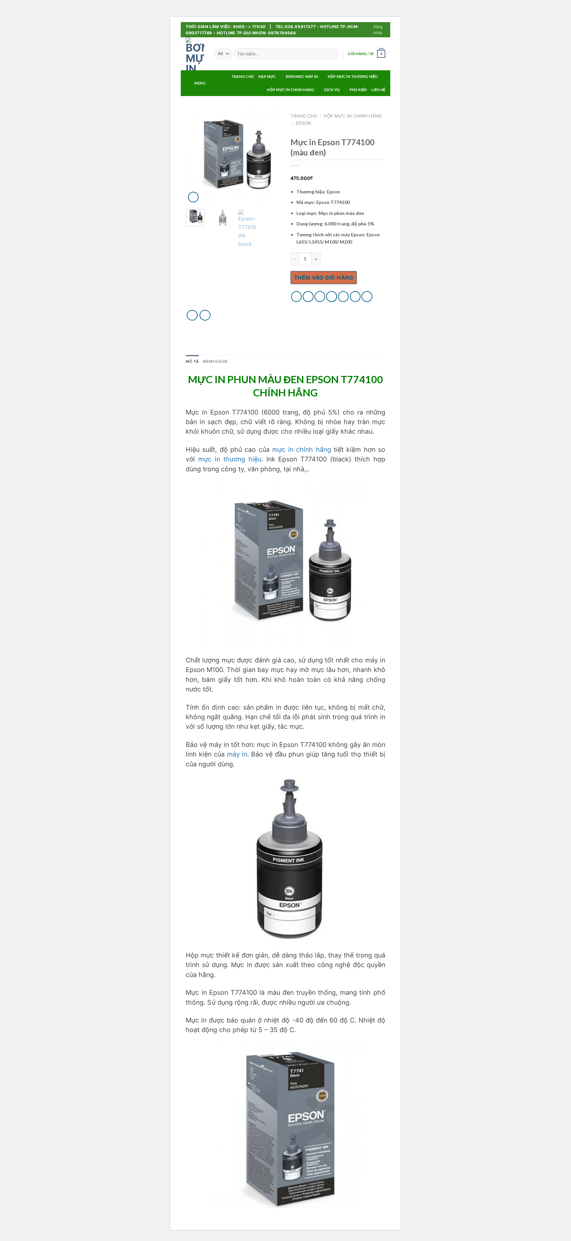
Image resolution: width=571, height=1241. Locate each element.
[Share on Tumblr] (367, 296)
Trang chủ (303, 115)
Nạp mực (267, 76)
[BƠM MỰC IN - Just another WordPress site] (195, 53)
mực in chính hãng (301, 449)
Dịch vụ (332, 89)
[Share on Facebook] (296, 296)
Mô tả (192, 361)
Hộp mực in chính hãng (290, 89)
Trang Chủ (242, 76)
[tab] (192, 361)
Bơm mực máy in (302, 76)
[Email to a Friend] (320, 296)
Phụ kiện (358, 89)
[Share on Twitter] (308, 296)
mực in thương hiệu (229, 459)
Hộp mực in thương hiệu (353, 76)
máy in (237, 754)
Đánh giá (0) (215, 361)
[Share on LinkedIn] (355, 296)
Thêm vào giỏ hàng (323, 277)
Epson (303, 123)
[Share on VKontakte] (343, 296)
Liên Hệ (378, 89)
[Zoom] (193, 197)
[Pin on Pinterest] (331, 296)
